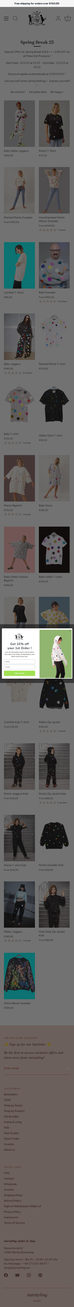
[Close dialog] (69, 630)
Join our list (19, 673)
